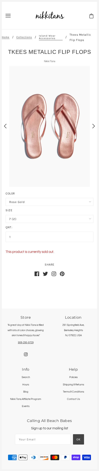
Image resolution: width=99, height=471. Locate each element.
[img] (26, 354)
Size (9, 210)
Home (5, 37)
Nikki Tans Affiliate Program (25, 399)
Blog (25, 391)
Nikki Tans (49, 61)
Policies (73, 377)
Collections (24, 37)
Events (25, 406)
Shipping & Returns (73, 384)
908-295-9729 (26, 342)
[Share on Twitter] (45, 273)
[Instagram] (54, 273)
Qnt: (9, 227)
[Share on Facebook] (37, 273)
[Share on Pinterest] (62, 273)
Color (10, 193)
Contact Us (73, 399)
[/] (50, 15)
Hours (25, 384)
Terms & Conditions (73, 391)
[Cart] (91, 15)
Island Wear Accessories (47, 37)
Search (26, 377)
